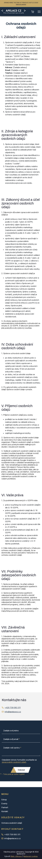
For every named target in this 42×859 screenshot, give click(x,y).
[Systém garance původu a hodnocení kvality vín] (13, 11)
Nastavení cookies (30, 856)
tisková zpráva (21, 4)
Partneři (4, 807)
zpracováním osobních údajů (14, 762)
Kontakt (4, 811)
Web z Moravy (16, 856)
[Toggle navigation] (39, 12)
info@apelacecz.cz (13, 712)
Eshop (4, 799)
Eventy (4, 803)
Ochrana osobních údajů (11, 823)
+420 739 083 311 (13, 707)
